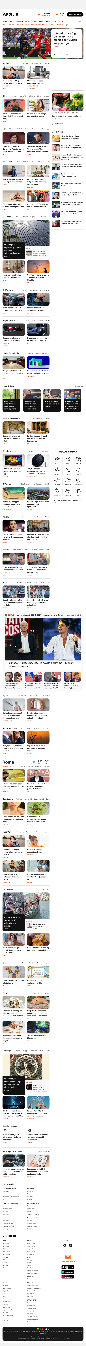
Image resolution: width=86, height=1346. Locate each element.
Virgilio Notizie (31, 1243)
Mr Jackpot (30, 1293)
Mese (41, 1051)
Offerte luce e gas (62, 25)
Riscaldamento (23, 695)
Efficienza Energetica (29, 217)
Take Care (7, 832)
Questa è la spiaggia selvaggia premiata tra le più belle (12, 504)
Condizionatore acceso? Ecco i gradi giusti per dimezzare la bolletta (12, 715)
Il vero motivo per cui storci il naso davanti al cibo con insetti (13, 819)
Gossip (29, 1279)
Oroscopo (7, 1051)
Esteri (41, 550)
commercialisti (31, 1223)
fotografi (30, 1229)
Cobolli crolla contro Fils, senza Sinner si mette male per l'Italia (13, 602)
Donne (27, 21)
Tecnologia (31, 88)
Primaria (40, 517)
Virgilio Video (31, 1251)
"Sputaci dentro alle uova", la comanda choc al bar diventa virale (37, 569)
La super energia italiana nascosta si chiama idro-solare (39, 253)
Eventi (30, 766)
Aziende (47, 766)
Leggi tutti (46, 889)
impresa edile (6, 1194)
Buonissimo (8, 799)
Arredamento (45, 695)
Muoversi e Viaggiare (10, 1203)
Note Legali (30, 1336)
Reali (55, 43)
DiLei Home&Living (11, 418)
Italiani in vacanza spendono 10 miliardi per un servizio (12, 921)
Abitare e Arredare (9, 1188)
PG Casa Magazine (8, 1315)
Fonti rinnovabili (44, 217)
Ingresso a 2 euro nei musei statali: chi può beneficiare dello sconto (38, 536)
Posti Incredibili (8, 509)
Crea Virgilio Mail (75, 14)
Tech (54, 21)
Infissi (29, 720)
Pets (5, 993)
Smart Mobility (7, 1301)
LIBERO (6, 1331)
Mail (4, 25)
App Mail (5, 1265)
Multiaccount (6, 1260)
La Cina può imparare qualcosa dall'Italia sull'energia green (12, 249)
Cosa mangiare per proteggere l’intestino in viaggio (12, 876)
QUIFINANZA (71, 1331)
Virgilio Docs (6, 1254)
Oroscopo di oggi (21, 1051)
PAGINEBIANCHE (45, 1331)
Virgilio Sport (31, 1246)
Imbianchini (34, 695)
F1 (37, 582)
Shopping (5, 1285)
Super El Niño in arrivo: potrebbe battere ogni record (36, 748)
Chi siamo (22, 1336)
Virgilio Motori (9, 320)
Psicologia (29, 832)
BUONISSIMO (78, 1331)
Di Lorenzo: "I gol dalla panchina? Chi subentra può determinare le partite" (72, 406)
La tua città (30, 1311)
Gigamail (5, 1257)
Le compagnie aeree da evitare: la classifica (40, 926)
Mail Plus (11, 25)
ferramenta (6, 1191)
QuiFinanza (8, 290)
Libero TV (30, 1276)
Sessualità (46, 832)
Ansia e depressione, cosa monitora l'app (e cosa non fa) (38, 876)
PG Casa (5, 1312)
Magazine (7, 129)
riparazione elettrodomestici (11, 1196)
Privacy (37, 1336)
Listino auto (6, 1299)
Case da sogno (37, 418)
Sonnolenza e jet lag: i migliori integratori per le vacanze (12, 83)
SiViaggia (7, 484)
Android (30, 353)
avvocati (29, 1220)
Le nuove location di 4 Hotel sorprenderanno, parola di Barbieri (36, 786)
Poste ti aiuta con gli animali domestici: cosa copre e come (12, 950)
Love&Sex (40, 162)
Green (6, 256)
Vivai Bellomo (56, 118)
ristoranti (30, 1196)
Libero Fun (30, 1296)
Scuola (6, 517)
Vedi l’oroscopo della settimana (67, 501)
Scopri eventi (31, 1305)
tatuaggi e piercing (33, 1214)
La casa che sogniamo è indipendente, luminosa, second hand (37, 181)
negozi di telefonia (8, 1226)
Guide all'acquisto (37, 63)
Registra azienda (7, 1310)
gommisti (5, 1211)
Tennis (5, 607)
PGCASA (37, 1331)
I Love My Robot (32, 476)
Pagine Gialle (9, 1184)
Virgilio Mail (6, 1243)
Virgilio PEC (6, 1249)
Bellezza (47, 96)
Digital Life (46, 353)
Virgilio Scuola (7, 1291)
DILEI (59, 1331)
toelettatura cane (8, 1223)
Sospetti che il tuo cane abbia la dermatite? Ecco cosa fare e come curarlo (37, 1013)
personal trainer (32, 1226)
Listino (47, 320)
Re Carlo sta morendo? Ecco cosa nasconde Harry (66, 36)
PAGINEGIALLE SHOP (29, 1331)
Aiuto (4, 1268)
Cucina (29, 824)
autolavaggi (6, 1214)
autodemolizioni (7, 1208)
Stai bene (5, 857)
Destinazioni (25, 484)
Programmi (35, 129)
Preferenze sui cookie (55, 1336)
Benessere (6, 88)
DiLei (5, 96)
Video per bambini (28, 963)
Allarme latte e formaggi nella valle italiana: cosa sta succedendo (13, 786)
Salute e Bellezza (33, 1203)
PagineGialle (6, 1307)
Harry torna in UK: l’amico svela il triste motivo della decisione (13, 748)
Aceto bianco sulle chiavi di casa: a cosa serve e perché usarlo (10, 406)
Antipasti (19, 799)
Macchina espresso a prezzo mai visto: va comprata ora (35, 83)
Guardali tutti (79, 386)
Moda (39, 96)
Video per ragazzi (43, 963)
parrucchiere (31, 1206)
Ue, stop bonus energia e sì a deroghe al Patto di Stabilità (38, 277)
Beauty (18, 162)
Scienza (5, 378)
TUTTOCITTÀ (53, 1331)
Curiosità (37, 728)
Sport (12, 21)
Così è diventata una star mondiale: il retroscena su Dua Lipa (13, 536)
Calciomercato (29, 582)
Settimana (33, 1051)
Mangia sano (7, 882)
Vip (28, 209)
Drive (27, 25)
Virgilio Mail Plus (7, 1246)
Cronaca (26, 550)
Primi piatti (28, 799)
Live (48, 582)
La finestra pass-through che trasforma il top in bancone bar (37, 438)
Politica (34, 550)
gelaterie (30, 1191)
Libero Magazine (32, 1273)
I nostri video (8, 386)
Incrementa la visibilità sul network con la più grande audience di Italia (37, 1171)
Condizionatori (7, 720)
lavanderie (6, 1220)
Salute (38, 832)
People (15, 96)
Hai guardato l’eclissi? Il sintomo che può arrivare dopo (13, 373)
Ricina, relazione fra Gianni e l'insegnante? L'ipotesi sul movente (13, 569)
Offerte (25, 63)
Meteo (34, 21)
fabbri (4, 1199)
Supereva (7, 728)
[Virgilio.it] (10, 14)
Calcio (19, 582)
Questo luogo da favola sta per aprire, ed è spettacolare (38, 504)
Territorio (6, 791)
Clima (17, 217)
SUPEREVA (43, 1333)
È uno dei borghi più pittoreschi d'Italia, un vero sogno (12, 1137)
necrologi (5, 1229)
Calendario (6, 1262)
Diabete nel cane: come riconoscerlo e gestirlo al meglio (12, 1038)
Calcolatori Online (32, 1319)
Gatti (39, 993)
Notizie (5, 21)
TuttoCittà (5, 1320)
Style (33, 162)
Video (61, 21)
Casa (4, 443)
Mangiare (30, 1188)
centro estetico (31, 1208)
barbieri (29, 1211)
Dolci (48, 799)
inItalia (29, 1265)
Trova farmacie (31, 1308)
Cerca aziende (31, 1303)
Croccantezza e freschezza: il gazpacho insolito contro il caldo (36, 819)
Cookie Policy (44, 1336)
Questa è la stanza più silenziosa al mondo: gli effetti (12, 438)
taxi (4, 1206)
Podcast (47, 993)
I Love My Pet (45, 451)
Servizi (5, 1218)
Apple (38, 353)
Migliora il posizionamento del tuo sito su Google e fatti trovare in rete (13, 1171)
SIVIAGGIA (64, 1331)
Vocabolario (30, 1313)
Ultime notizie (16, 550)
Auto (27, 320)
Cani (34, 993)
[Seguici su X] (71, 1245)
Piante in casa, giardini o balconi (65, 113)
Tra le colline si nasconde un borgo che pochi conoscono (38, 1137)
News (27, 129)
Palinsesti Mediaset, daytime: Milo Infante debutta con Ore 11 (51, 686)
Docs (52, 25)
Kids (5, 963)
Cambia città (7, 766)
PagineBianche (7, 1318)
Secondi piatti (39, 799)
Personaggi (46, 129)
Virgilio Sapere (7, 1288)
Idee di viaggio (37, 484)
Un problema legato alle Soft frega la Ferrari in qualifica (12, 340)
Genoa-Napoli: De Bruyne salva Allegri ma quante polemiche (37, 602)
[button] (79, 55)
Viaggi (41, 21)
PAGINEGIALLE (19, 1331)
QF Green (7, 217)
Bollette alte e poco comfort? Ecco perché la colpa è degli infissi (37, 715)
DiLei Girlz (7, 162)
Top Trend (6, 1176)
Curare (29, 882)
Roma (8, 762)
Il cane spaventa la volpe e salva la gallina (52, 403)
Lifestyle (32, 96)
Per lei (47, 63)
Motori (48, 21)
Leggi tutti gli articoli (74, 615)
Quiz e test (46, 728)
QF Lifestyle (8, 889)
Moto (33, 320)
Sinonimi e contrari (28, 517)
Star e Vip (23, 96)
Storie (48, 550)
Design (47, 418)
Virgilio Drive (6, 1251)
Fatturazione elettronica (39, 25)
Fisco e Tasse (45, 290)
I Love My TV (33, 451)
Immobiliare (34, 290)
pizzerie (29, 1199)
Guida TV (20, 129)
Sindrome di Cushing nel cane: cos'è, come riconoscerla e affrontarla (13, 1013)
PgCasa (6, 695)
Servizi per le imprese (12, 1151)
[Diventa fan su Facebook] (65, 1245)
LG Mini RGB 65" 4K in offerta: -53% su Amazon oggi (13, 471)
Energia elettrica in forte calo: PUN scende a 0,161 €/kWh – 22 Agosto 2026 (72, 157)
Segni (48, 1051)
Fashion (26, 162)
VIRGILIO (11, 1331)
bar (28, 1194)
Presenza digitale (44, 1151)
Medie (47, 517)
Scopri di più (59, 123)
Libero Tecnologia (11, 353)
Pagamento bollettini (33, 1291)
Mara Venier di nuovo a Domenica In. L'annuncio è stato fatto (33, 686)
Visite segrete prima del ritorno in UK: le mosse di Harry (13, 116)
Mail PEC (20, 25)
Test (48, 162)
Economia (19, 21)
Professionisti (32, 1218)
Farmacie (38, 766)
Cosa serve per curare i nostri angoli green (66, 116)
